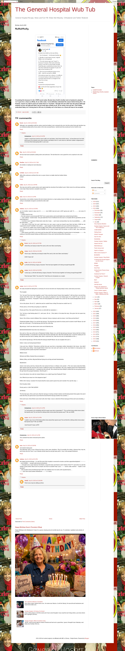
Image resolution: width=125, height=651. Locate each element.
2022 (94, 311)
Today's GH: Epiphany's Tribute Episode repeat (101, 287)
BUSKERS (97, 255)
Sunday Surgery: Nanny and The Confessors (101, 226)
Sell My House (98, 284)
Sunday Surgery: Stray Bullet (101, 257)
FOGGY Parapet (98, 234)
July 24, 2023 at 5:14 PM (35, 417)
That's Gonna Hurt (99, 248)
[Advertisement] (99, 54)
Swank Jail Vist (98, 243)
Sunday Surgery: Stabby (100, 241)
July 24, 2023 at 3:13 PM (29, 196)
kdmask (97, 351)
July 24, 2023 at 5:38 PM (34, 262)
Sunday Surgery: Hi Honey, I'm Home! (35, 611)
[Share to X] (37, 112)
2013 (94, 332)
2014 (94, 329)
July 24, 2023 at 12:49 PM (30, 184)
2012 (94, 334)
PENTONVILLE (98, 246)
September (97, 217)
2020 (94, 316)
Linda (21, 184)
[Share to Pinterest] (40, 112)
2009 (94, 341)
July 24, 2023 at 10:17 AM (32, 162)
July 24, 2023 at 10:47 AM (31, 173)
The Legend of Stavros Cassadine (34, 601)
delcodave (97, 348)
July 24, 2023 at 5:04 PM (38, 136)
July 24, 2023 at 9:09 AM (29, 152)
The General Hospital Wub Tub (55, 9)
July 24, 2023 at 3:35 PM (31, 208)
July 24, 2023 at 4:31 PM (35, 251)
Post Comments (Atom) (28, 521)
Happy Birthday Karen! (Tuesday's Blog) (28, 527)
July (95, 222)
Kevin (21, 123)
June (95, 297)
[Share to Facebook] (38, 112)
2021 (94, 313)
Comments (97, 193)
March (96, 304)
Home (50, 518)
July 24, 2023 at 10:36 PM (35, 480)
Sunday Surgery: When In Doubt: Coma (35, 621)
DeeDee (22, 162)
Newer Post (19, 518)
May (95, 299)
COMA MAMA (97, 230)
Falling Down (97, 232)
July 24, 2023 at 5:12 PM (38, 408)
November (97, 212)
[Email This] (33, 112)
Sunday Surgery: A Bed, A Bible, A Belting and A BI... (101, 293)
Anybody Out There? (99, 274)
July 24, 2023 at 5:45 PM (35, 270)
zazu (21, 196)
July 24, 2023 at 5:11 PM (33, 435)
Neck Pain (97, 268)
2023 (94, 208)
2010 (94, 339)
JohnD (26, 480)
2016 (94, 325)
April (95, 301)
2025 (94, 203)
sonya (26, 251)
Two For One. (97, 236)
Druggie (96, 265)
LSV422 (22, 173)
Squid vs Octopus (99, 250)
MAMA (96, 263)
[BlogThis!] (35, 112)
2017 (94, 323)
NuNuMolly (97, 239)
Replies (24, 133)
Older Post (82, 518)
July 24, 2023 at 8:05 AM (30, 123)
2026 (94, 201)
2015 (94, 327)
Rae (21, 152)
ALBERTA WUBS (97, 90)
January (96, 308)
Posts (95, 190)
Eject (95, 280)
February (97, 306)
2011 (94, 336)
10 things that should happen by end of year (102, 260)
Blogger (87, 638)
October (96, 215)
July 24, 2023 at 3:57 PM (34, 243)
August (96, 219)
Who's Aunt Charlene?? (100, 252)
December (97, 210)
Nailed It (96, 282)
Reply (21, 129)
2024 (94, 206)
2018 (94, 320)
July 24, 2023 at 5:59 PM (29, 445)
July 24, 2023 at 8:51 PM (31, 459)
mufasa (22, 208)
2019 (94, 318)
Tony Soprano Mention (100, 224)
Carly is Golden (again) (100, 290)
